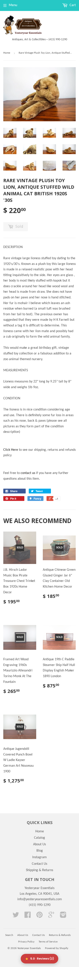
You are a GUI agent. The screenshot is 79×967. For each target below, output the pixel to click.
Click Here (10, 450)
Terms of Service (48, 941)
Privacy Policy (26, 941)
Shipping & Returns (39, 870)
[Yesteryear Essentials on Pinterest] (39, 916)
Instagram (39, 857)
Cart (72, 5)
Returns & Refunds (60, 935)
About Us (39, 844)
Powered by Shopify (56, 948)
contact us (28, 473)
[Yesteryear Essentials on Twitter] (16, 916)
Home (6, 52)
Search (9, 935)
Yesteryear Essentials (29, 948)
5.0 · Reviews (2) (42, 958)
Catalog (39, 838)
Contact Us (39, 864)
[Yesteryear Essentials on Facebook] (27, 916)
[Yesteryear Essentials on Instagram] (63, 916)
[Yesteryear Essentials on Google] (51, 916)
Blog (39, 851)
